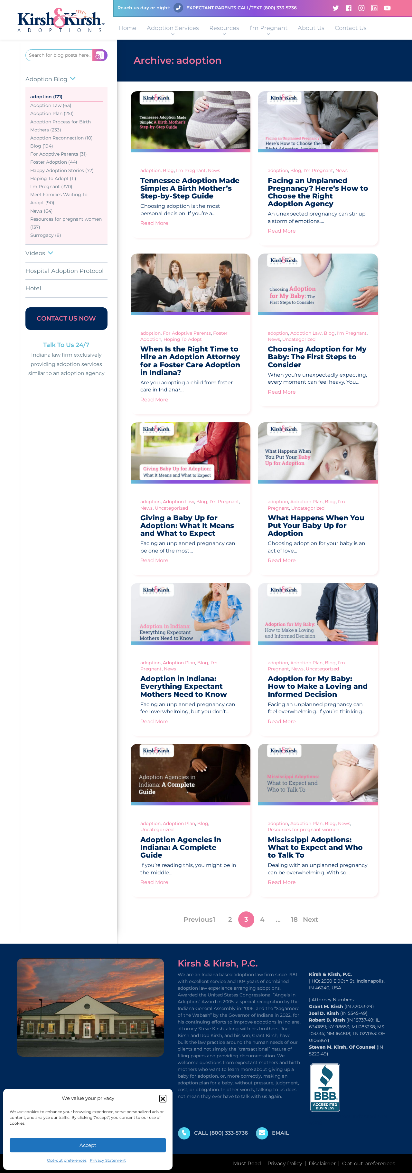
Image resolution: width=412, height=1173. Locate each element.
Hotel (33, 288)
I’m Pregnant (268, 28)
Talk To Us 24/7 (66, 345)
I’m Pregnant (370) (51, 186)
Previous (198, 919)
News (214, 170)
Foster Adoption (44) (53, 162)
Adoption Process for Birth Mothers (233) (60, 126)
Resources (224, 28)
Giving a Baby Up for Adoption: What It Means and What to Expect (187, 526)
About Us (311, 28)
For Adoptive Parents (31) (58, 154)
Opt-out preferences (67, 1160)
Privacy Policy (284, 1163)
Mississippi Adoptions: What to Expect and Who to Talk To (315, 847)
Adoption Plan (306, 502)
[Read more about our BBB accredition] (325, 1087)
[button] (163, 1098)
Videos (35, 253)
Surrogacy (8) (45, 235)
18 (294, 919)
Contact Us (351, 28)
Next (310, 919)
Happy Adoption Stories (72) (62, 170)
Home (127, 28)
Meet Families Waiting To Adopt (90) (59, 199)
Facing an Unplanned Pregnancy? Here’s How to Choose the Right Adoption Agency (318, 192)
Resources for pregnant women (303, 829)
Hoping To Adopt (183, 339)
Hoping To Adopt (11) (53, 178)
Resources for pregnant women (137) (66, 223)
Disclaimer (322, 1163)
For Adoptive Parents (187, 333)
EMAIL (280, 1133)
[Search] (100, 55)
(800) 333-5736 (280, 8)
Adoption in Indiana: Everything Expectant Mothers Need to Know (183, 686)
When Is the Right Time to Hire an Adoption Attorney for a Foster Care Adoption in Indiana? (190, 361)
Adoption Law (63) (50, 105)
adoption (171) (46, 97)
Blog (168, 170)
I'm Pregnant (191, 170)
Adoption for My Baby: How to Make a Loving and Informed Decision (318, 686)
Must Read (247, 1163)
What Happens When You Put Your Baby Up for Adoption (316, 526)
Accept (88, 1145)
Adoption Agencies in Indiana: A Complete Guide (180, 847)
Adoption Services (173, 28)
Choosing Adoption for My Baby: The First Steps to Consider (317, 357)
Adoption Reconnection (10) (61, 138)
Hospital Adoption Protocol (64, 270)
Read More (154, 223)
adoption (150, 170)
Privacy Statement (108, 1160)
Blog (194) (41, 146)
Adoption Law (306, 333)
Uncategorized (298, 339)
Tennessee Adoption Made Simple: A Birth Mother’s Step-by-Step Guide (189, 188)
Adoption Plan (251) (52, 113)
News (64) (41, 211)
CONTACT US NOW (66, 318)
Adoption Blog (46, 79)
